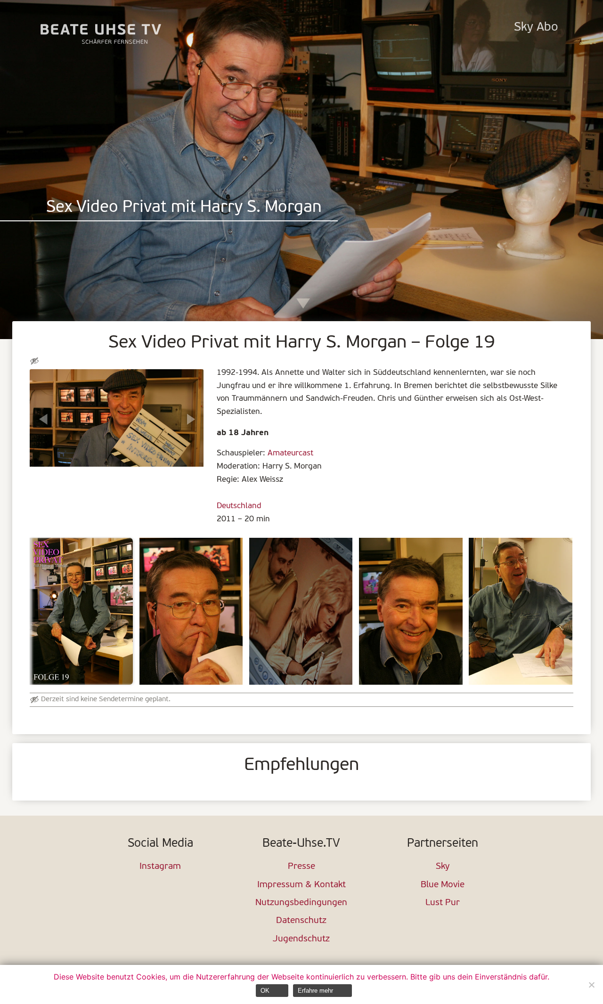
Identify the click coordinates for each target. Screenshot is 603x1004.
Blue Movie (442, 885)
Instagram (160, 866)
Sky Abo (536, 27)
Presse (301, 866)
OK (265, 990)
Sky (442, 866)
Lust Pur (442, 903)
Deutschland (239, 506)
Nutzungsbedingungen (301, 903)
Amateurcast (290, 453)
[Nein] (591, 984)
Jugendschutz (301, 939)
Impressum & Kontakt (301, 885)
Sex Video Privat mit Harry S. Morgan (184, 208)
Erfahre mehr (315, 990)
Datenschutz (301, 920)
